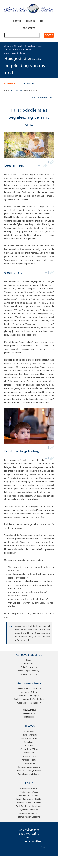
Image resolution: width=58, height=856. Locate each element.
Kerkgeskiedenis (29, 760)
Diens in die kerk (29, 756)
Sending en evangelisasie (29, 767)
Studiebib (29, 717)
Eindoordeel (29, 664)
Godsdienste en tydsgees (29, 774)
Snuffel (17, 21)
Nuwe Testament (29, 735)
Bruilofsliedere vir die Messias (29, 806)
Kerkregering (29, 763)
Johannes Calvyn (29, 692)
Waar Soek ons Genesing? (29, 703)
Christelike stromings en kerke (29, 770)
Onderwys (29, 713)
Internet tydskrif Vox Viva (29, 813)
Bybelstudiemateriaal (29, 810)
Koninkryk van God (29, 674)
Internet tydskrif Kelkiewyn (29, 817)
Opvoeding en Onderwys (15, 53)
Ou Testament (29, 731)
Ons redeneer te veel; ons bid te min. (29, 833)
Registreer (29, 28)
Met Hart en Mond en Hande (29, 688)
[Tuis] (29, 9)
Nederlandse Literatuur (29, 795)
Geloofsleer (29, 742)
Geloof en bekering (29, 667)
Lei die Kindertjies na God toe (29, 799)
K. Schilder (35, 841)
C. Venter (29, 83)
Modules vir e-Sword (29, 788)
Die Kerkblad (16, 90)
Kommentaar (45, 97)
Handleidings (29, 710)
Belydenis (29, 746)
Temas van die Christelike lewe (17, 49)
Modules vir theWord (29, 792)
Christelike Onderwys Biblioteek (29, 803)
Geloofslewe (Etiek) (33, 46)
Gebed (29, 660)
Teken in (30, 21)
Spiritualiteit (29, 753)
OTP (41, 21)
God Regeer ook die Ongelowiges (29, 699)
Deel (33, 97)
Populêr (9, 83)
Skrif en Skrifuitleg (29, 738)
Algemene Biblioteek (13, 46)
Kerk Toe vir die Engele (29, 696)
